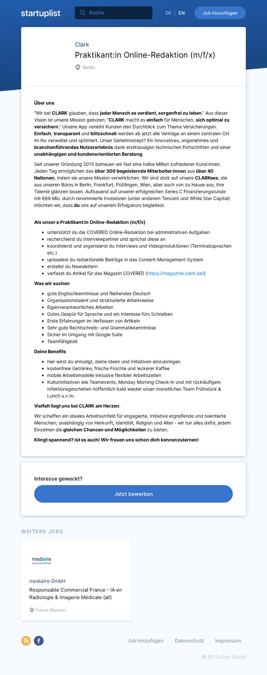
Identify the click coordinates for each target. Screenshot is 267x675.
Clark (82, 44)
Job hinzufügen (220, 13)
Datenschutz (189, 641)
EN (181, 13)
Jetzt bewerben (133, 494)
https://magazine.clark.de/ (175, 273)
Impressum (228, 641)
